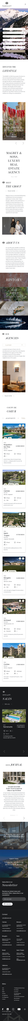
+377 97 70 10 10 (20, 930)
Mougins (7, 579)
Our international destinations (17, 996)
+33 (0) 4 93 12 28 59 (6, 973)
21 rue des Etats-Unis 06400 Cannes (6, 927)
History (14, 280)
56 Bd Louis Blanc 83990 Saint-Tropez (6, 955)
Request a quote (14, 841)
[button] (16, 143)
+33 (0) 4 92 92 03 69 (6, 944)
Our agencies (5, 997)
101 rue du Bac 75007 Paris (19, 941)
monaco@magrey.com (21, 932)
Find (5, 51)
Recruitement (17, 1000)
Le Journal (16, 993)
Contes (6, 666)
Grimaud (7, 622)
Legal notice (4, 1015)
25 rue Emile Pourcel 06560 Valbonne (6, 971)
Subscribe (8, 905)
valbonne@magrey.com (7, 975)
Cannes (7, 493)
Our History (16, 991)
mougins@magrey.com (7, 946)
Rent (14, 137)
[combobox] (14, 29)
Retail (3, 993)
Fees (10, 1015)
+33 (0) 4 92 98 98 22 (6, 930)
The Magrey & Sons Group (19, 989)
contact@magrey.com (6, 919)
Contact (3, 1000)
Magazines (14, 308)
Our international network (19, 998)
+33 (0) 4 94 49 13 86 (6, 958)
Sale (11, 296)
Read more (11, 191)
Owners (3, 995)
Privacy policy (8, 1013)
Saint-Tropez (6, 536)
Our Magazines (5, 999)
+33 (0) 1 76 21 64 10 (20, 944)
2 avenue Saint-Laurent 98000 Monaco (21, 927)
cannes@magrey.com (6, 932)
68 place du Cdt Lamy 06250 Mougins (6, 941)
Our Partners (16, 1002)
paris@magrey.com (20, 946)
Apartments (10, 420)
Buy (14, 135)
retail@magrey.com (6, 960)
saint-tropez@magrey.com (21, 961)
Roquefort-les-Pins (8, 447)
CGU (8, 1015)
